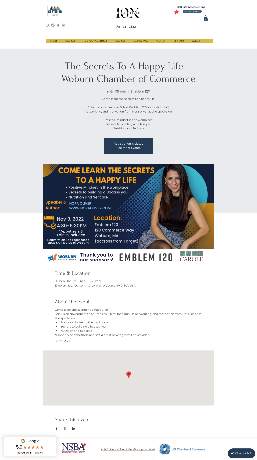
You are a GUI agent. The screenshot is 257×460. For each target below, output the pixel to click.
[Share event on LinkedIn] (73, 428)
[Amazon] (58, 25)
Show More (63, 341)
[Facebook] (53, 25)
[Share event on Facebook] (56, 428)
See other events (129, 147)
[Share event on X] (65, 428)
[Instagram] (47, 25)
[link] (206, 18)
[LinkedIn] (63, 25)
